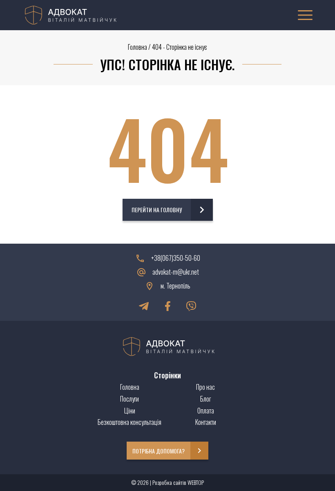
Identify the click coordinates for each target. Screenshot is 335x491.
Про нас (205, 387)
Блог (205, 399)
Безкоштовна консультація (129, 422)
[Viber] (191, 306)
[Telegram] (144, 306)
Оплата (205, 410)
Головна (137, 47)
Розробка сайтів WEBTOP (178, 482)
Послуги (129, 399)
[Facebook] (167, 306)
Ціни (129, 410)
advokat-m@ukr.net (175, 272)
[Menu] (305, 15)
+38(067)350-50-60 (175, 258)
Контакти (205, 422)
